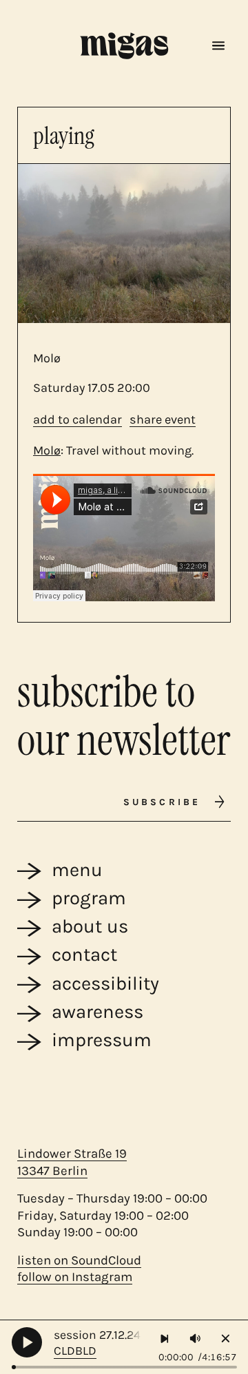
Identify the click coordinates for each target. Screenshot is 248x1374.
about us (90, 926)
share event (163, 420)
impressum (102, 1040)
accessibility (105, 983)
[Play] (27, 1342)
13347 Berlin (52, 1170)
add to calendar (77, 420)
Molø (47, 450)
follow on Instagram (74, 1276)
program (89, 898)
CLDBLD (75, 1350)
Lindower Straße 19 (72, 1153)
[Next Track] (165, 1338)
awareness (97, 1012)
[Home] (124, 45)
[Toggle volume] (195, 1338)
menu (77, 870)
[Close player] (225, 1338)
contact (84, 955)
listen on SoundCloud (79, 1260)
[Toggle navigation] (218, 46)
